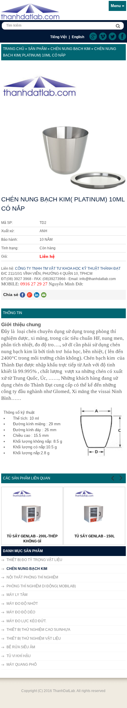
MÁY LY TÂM (16, 595)
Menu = (117, 6)
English (78, 37)
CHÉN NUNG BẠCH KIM (70, 49)
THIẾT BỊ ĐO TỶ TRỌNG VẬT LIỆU (34, 560)
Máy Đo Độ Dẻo (20, 612)
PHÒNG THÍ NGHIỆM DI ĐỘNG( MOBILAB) (41, 586)
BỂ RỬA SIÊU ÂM (20, 647)
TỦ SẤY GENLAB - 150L (94, 536)
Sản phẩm (37, 49)
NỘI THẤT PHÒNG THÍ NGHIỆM (32, 577)
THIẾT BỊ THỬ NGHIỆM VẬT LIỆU (33, 638)
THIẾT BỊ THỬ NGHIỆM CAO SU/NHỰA (38, 629)
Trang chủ (13, 49)
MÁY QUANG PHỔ (21, 664)
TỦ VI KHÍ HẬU (18, 656)
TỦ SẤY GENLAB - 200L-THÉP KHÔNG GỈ (32, 538)
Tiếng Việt (58, 37)
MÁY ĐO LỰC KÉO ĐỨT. (26, 621)
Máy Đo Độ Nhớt (22, 603)
